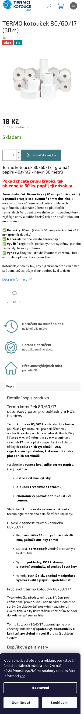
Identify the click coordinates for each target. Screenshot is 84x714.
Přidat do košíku (44, 155)
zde (22, 675)
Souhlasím (60, 702)
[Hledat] (49, 5)
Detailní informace (15, 279)
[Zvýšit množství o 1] (19, 152)
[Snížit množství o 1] (19, 157)
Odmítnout (21, 702)
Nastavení (40, 687)
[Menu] (73, 5)
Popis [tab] (10, 386)
